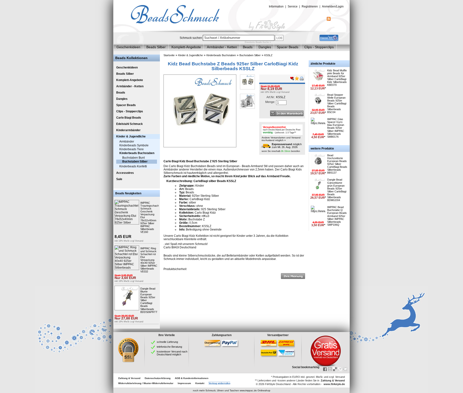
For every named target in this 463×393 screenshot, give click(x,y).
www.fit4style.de (334, 384)
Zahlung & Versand (129, 378)
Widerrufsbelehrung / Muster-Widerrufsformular (145, 383)
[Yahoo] (340, 369)
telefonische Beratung (169, 346)
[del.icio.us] (335, 369)
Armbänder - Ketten (222, 47)
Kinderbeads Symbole (134, 145)
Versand (139, 241)
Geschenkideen (128, 47)
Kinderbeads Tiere (131, 149)
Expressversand (282, 144)
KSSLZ (268, 55)
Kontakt (199, 383)
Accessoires (125, 173)
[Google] (345, 369)
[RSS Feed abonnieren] (329, 19)
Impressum (184, 383)
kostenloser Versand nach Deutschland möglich (172, 353)
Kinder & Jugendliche (131, 136)
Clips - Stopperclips (319, 47)
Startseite (169, 55)
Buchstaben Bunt (133, 157)
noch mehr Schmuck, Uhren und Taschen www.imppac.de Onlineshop (231, 390)
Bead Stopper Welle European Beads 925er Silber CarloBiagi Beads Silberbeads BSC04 (336, 103)
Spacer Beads (287, 47)
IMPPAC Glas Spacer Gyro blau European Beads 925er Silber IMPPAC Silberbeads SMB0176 (335, 128)
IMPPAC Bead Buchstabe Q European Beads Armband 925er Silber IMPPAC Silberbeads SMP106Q (337, 216)
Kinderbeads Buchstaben (136, 153)
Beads (247, 47)
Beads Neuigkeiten (128, 193)
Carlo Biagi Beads (128, 117)
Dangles (265, 47)
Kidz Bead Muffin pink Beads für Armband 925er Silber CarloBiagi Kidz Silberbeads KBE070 (337, 77)
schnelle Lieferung (167, 341)
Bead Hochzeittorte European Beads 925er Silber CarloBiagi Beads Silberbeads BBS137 (337, 164)
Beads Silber (156, 47)
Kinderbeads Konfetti (133, 166)
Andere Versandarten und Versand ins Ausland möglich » (281, 139)
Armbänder (126, 141)
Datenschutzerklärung (157, 378)
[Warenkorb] (329, 40)
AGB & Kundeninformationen (191, 378)
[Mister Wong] (330, 369)
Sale (119, 179)
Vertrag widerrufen (219, 383)
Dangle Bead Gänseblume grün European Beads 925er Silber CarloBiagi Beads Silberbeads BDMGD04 (336, 190)
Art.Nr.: (270, 97)
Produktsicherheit (174, 269)
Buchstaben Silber (135, 161)
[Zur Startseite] (231, 31)
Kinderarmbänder (128, 130)
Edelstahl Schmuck (129, 124)
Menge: (270, 102)
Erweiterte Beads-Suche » (258, 42)
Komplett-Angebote (186, 47)
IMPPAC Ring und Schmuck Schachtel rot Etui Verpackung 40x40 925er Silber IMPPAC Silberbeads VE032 (148, 260)
